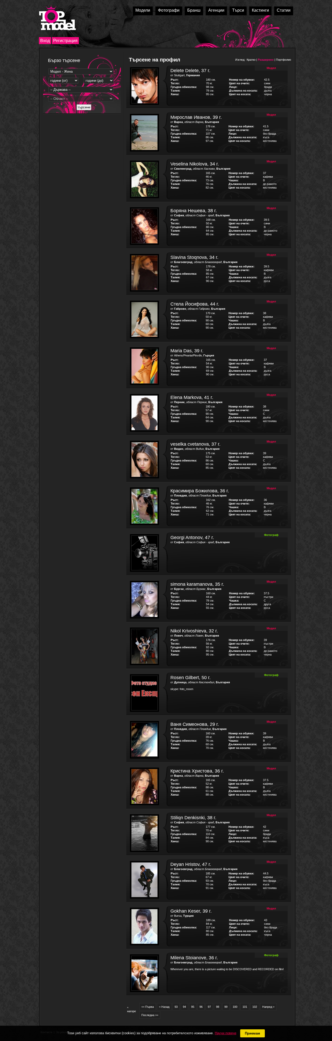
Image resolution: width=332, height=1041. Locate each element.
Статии (283, 10)
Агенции (216, 10)
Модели (142, 10)
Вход (45, 40)
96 (201, 1006)
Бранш (193, 10)
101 (245, 1006)
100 (235, 1006)
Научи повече (225, 1033)
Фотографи (168, 10)
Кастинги (260, 10)
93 (176, 1006)
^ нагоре (131, 1009)
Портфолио (283, 59)
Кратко (251, 59)
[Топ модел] (57, 17)
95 (192, 1006)
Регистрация (65, 40)
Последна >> (149, 1015)
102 (254, 1006)
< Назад (164, 1006)
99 (225, 1006)
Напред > (268, 1006)
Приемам (252, 1033)
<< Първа (147, 1006)
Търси (238, 10)
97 (209, 1006)
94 (184, 1006)
